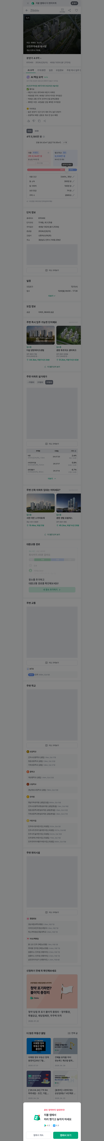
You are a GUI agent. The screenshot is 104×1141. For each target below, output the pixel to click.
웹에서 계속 (38, 1135)
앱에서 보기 (65, 1135)
